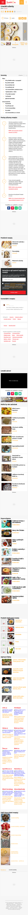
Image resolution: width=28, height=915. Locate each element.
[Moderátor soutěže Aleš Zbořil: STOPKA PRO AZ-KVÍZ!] (8, 710)
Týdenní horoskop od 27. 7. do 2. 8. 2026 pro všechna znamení (7, 736)
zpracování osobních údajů (16, 286)
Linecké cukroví (7, 319)
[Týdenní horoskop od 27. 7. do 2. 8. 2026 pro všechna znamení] (8, 731)
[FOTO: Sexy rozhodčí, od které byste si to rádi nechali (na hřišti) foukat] (8, 771)
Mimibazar (17, 708)
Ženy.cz (4, 748)
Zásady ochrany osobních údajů (17, 287)
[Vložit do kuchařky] (20, 18)
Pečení (5, 325)
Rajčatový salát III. (19, 627)
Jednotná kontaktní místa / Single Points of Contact (14, 908)
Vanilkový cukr (7, 341)
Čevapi (17, 641)
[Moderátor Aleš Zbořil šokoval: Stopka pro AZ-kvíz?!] (20, 751)
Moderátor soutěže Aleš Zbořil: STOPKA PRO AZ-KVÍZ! (7, 716)
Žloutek (14, 341)
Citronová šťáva (16, 333)
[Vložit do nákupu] (22, 18)
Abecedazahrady (19, 789)
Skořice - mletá (7, 339)
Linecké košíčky (15, 817)
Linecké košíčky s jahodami (18, 826)
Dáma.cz (5, 728)
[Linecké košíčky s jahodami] (5, 826)
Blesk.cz (16, 748)
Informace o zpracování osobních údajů (13, 906)
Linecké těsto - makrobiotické (15, 852)
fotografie (15, 43)
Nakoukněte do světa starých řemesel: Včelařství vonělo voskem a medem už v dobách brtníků (19, 801)
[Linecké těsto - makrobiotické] (5, 852)
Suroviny (4, 75)
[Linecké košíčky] (5, 817)
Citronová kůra (7, 333)
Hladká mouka (7, 335)
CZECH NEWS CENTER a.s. (17, 902)
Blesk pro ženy (18, 728)
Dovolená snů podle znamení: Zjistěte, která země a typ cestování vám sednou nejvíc (8, 799)
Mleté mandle (20, 335)
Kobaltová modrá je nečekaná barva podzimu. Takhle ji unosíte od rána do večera (7, 760)
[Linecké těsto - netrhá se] (5, 860)
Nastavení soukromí (13, 907)
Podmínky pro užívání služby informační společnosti (14, 905)
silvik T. (7, 304)
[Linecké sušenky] (14, 40)
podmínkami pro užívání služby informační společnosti (14, 284)
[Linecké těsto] (5, 843)
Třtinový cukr (15, 339)
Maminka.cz (18, 769)
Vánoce (19, 319)
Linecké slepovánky (16, 835)
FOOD (14, 319)
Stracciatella (18, 634)
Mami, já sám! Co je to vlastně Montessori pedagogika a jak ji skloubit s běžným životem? (19, 719)
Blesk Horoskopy (7, 789)
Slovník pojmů (12, 325)
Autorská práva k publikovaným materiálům (13, 904)
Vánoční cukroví (19, 317)
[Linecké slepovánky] (5, 834)
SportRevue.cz (7, 769)
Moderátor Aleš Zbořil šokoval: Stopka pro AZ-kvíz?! (19, 756)
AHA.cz (4, 708)
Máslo (13, 335)
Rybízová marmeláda (17, 337)
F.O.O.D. (6, 8)
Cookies (7, 907)
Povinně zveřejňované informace (14, 909)
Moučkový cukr (7, 337)
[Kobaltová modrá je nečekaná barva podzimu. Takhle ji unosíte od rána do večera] (8, 752)
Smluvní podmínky (8, 287)
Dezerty (11, 317)
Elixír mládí (18, 648)
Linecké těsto (14, 843)
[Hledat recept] (21, 2)
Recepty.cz (3, 869)
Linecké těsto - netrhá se (17, 861)
